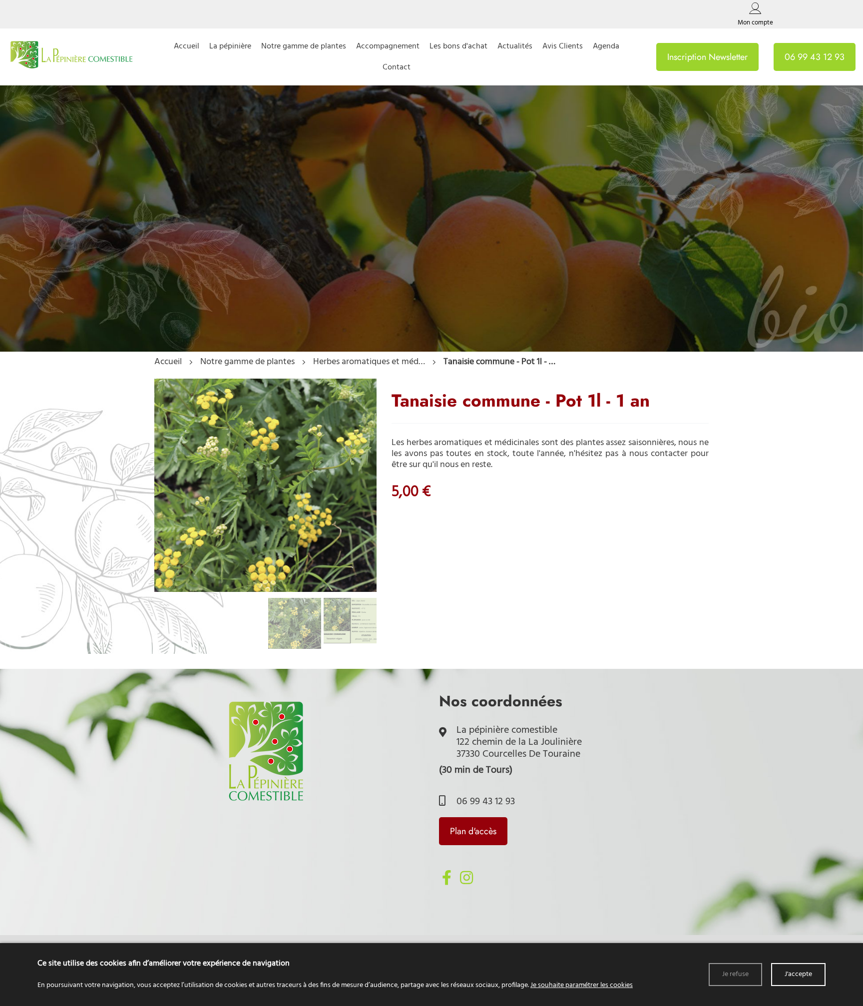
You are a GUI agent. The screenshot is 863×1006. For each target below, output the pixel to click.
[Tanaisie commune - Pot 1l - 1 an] (265, 589)
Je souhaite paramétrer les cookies (581, 985)
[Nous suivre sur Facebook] (446, 877)
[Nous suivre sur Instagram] (466, 877)
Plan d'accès (473, 831)
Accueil (168, 362)
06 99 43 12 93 (484, 802)
